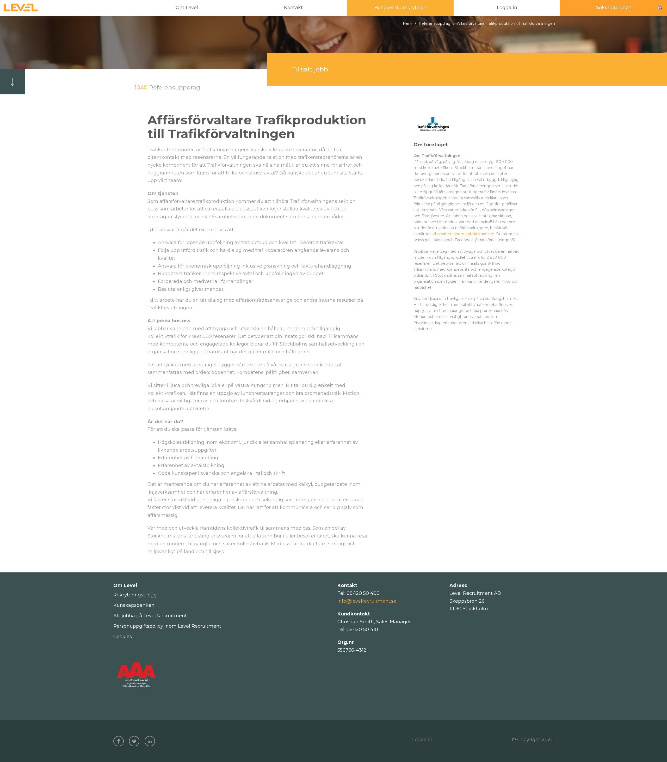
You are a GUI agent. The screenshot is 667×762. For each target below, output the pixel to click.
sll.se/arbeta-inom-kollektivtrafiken (463, 234)
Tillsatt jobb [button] (310, 69)
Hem (407, 23)
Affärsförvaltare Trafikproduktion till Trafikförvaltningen (506, 23)
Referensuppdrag (434, 23)
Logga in (422, 739)
